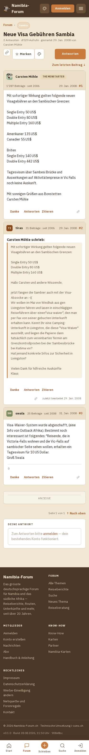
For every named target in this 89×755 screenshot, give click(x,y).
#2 (81, 228)
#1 (81, 86)
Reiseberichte (58, 589)
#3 (81, 413)
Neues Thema (58, 602)
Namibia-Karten (59, 652)
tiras (19, 228)
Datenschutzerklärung (19, 684)
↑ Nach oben (76, 513)
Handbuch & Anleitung (18, 658)
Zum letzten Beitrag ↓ (69, 65)
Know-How (56, 633)
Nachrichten (11, 646)
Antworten (70, 54)
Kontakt (8, 712)
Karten (53, 639)
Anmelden (62, 8)
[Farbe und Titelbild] (39, 54)
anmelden (50, 534)
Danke (14, 211)
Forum (7, 25)
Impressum (11, 678)
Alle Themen (57, 583)
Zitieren (47, 211)
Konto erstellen (14, 639)
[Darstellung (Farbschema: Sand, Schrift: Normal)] (44, 8)
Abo (6, 652)
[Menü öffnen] (81, 8)
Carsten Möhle (26, 77)
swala (19, 413)
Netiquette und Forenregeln (14, 703)
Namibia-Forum (20, 8)
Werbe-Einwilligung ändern (16, 692)
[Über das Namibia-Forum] (6, 8)
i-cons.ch (77, 725)
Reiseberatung (58, 608)
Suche (52, 595)
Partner (53, 646)
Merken (23, 54)
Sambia (23, 25)
